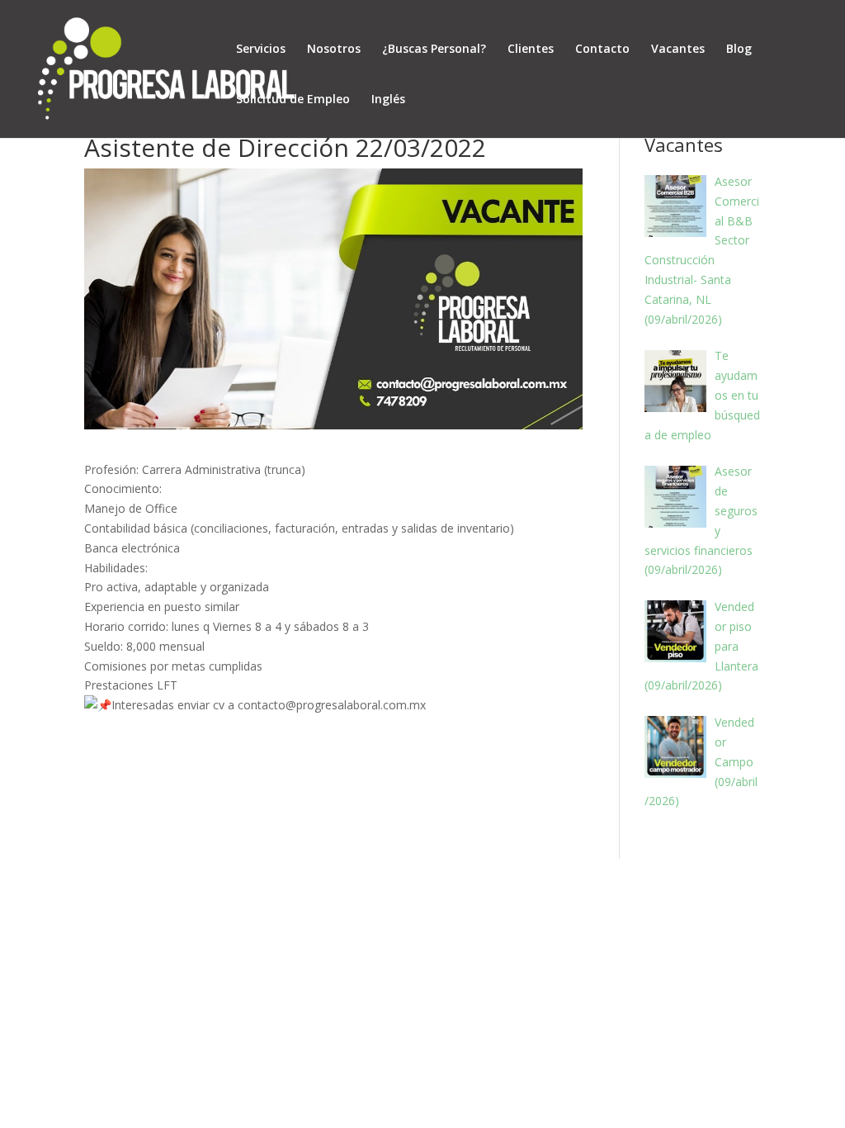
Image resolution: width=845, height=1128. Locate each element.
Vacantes (678, 48)
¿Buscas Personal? (434, 48)
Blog (739, 48)
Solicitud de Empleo (293, 99)
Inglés (388, 99)
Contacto (602, 48)
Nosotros (334, 48)
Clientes (530, 48)
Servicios (261, 48)
